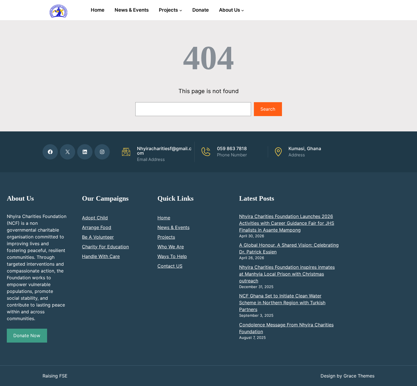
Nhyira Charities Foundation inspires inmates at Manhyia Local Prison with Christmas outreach (287, 274)
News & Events (173, 227)
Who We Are (170, 246)
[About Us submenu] (242, 10)
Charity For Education (105, 246)
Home (163, 218)
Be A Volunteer (98, 237)
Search (267, 109)
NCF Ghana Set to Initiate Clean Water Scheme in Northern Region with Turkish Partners (282, 302)
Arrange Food (96, 227)
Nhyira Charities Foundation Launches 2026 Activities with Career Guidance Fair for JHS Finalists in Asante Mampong (286, 223)
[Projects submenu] (180, 10)
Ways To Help (172, 256)
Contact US (169, 266)
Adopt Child (95, 218)
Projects (166, 237)
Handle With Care (101, 256)
